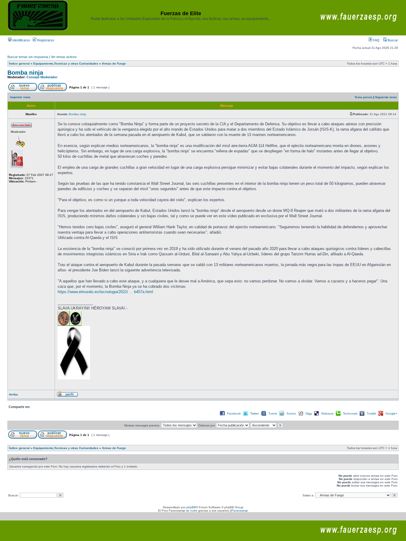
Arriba (13, 394)
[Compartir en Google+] (381, 415)
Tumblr (371, 413)
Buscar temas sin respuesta (27, 57)
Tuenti (272, 413)
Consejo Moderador (41, 77)
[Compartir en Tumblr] (362, 415)
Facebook (234, 413)
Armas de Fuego (114, 63)
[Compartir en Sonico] (282, 415)
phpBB (191, 507)
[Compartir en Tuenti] (264, 415)
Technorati (350, 413)
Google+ (391, 413)
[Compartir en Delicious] (317, 415)
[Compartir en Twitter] (245, 415)
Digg (309, 413)
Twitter (254, 413)
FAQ (376, 40)
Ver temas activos (64, 57)
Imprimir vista (20, 97)
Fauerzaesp (240, 510)
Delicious (327, 413)
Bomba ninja (25, 72)
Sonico (291, 413)
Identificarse (21, 40)
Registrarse (45, 40)
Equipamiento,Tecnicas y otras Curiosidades (65, 63)
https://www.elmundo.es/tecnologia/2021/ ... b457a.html (105, 292)
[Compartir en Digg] (301, 415)
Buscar (392, 40)
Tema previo (363, 97)
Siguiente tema (386, 97)
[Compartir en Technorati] (338, 415)
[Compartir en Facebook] (222, 415)
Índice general (19, 63)
